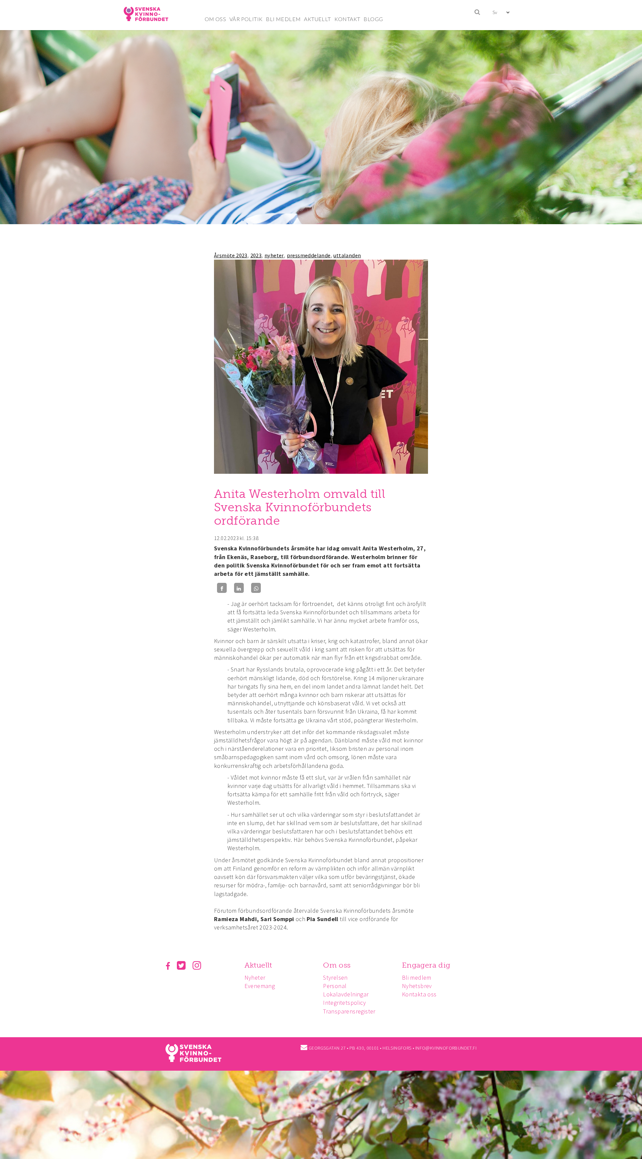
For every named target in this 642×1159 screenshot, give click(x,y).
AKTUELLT (317, 19)
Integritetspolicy (344, 1002)
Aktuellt (258, 965)
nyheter (274, 255)
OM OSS (215, 19)
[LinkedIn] (239, 588)
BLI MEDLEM (283, 19)
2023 (256, 255)
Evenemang (259, 986)
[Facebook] (222, 588)
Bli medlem (416, 977)
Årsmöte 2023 (230, 255)
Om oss (336, 965)
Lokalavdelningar (345, 994)
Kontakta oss (419, 994)
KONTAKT (347, 19)
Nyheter (254, 977)
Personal (334, 986)
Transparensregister (349, 1011)
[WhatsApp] (256, 588)
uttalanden (347, 255)
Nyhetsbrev (417, 986)
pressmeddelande (309, 255)
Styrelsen (335, 977)
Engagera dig (426, 965)
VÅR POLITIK (245, 19)
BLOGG (373, 19)
